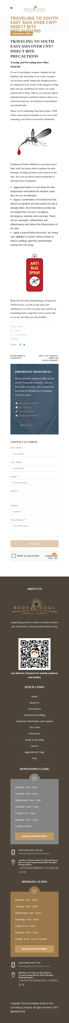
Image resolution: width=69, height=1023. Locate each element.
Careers (34, 745)
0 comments (20, 334)
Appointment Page (34, 752)
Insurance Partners (28, 403)
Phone (13, 490)
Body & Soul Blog (34, 739)
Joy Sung (17, 326)
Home (34, 696)
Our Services (25, 407)
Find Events (34, 733)
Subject (14, 505)
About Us (34, 702)
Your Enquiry (16, 519)
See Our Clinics (26, 411)
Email (13, 476)
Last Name (16, 462)
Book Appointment (28, 415)
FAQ (34, 758)
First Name (16, 447)
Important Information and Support (34, 721)
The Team (34, 727)
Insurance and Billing (34, 715)
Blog (16, 338)
